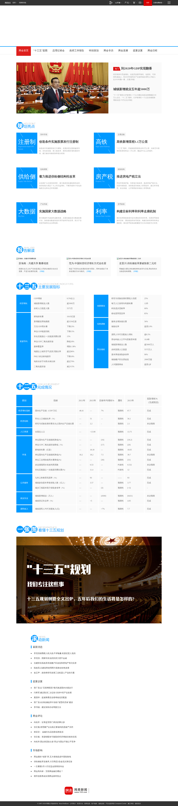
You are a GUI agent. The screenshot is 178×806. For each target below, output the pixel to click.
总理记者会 (58, 50)
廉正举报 (131, 803)
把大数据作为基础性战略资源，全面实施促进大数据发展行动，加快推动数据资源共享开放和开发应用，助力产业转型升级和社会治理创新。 (60, 220)
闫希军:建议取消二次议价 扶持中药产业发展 (53, 693)
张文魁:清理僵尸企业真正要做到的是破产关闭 (53, 727)
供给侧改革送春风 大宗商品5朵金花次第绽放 (53, 762)
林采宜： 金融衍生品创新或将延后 (48, 732)
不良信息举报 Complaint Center (116, 803)
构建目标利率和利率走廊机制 (136, 211)
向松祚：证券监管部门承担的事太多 (49, 722)
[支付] (134, 2)
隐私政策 (101, 803)
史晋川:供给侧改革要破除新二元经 (137, 263)
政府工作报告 (77, 50)
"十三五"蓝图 (40, 50)
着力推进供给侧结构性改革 (57, 176)
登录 (147, 3)
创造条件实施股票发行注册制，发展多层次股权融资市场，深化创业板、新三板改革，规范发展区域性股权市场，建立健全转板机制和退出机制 (59, 150)
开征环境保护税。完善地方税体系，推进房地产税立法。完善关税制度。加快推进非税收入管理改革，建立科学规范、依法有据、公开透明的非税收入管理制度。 (138, 185)
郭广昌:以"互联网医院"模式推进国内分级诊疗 (53, 688)
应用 (14, 3)
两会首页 (23, 50)
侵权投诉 (138, 803)
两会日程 (152, 50)
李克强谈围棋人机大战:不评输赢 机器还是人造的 (55, 653)
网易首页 (8, 3)
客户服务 (94, 803)
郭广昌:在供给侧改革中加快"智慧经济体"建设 (53, 702)
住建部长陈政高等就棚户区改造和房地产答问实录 (55, 663)
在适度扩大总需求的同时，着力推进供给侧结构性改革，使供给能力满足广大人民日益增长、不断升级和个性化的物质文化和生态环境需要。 (60, 185)
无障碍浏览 (22, 3)
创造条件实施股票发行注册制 (58, 141)
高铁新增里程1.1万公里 (132, 141)
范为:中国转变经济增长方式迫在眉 (87, 263)
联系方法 (80, 803)
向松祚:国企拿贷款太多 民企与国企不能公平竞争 (55, 742)
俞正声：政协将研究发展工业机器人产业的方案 (54, 673)
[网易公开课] (118, 2)
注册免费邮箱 (157, 3)
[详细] (132, 79)
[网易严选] (127, 2)
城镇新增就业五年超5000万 (131, 89)
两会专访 (108, 50)
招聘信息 (87, 803)
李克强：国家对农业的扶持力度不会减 (50, 658)
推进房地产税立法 (129, 176)
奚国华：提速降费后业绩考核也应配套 (50, 697)
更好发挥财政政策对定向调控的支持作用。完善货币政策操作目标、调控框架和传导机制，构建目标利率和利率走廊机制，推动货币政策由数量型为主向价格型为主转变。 (138, 220)
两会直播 (123, 50)
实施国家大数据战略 (52, 211)
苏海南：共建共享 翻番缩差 (33, 263)
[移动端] (111, 2)
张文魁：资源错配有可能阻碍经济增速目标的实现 (55, 737)
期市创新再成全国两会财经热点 (47, 776)
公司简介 (73, 803)
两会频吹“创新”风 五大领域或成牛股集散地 (52, 757)
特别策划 (94, 50)
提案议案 (138, 50)
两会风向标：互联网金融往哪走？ (48, 771)
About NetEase (64, 803)
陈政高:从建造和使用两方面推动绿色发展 (51, 668)
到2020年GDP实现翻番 (136, 68)
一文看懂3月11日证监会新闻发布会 (49, 766)
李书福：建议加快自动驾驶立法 (47, 707)
